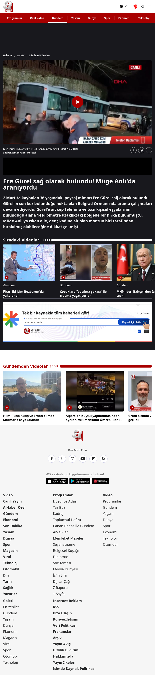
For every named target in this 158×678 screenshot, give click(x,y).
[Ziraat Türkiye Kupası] (136, 6)
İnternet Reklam (67, 600)
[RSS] (104, 458)
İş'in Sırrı (60, 574)
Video (8, 494)
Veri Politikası (64, 624)
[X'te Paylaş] (133, 150)
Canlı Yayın (12, 500)
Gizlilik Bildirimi (66, 649)
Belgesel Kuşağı (66, 549)
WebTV (20, 55)
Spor (107, 18)
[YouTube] (83, 458)
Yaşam (75, 18)
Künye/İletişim (65, 618)
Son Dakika (12, 525)
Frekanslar (62, 630)
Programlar (14, 18)
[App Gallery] (100, 480)
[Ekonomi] (107, 6)
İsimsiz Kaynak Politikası (74, 667)
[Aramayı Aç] (142, 6)
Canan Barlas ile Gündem (73, 525)
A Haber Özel (14, 506)
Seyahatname (64, 543)
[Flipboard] (93, 458)
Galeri (8, 600)
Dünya (92, 18)
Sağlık (8, 586)
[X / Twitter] (62, 458)
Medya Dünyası (65, 568)
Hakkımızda (63, 655)
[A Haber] (8, 6)
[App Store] (57, 480)
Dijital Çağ (61, 580)
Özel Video (37, 18)
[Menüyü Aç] (149, 6)
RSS (56, 606)
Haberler (8, 55)
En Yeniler (11, 606)
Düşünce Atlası (65, 500)
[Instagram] (72, 458)
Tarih (7, 580)
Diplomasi (61, 556)
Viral (7, 556)
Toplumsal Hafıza (67, 519)
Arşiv (57, 637)
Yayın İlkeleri (64, 661)
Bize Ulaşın (62, 612)
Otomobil (11, 568)
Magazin (10, 549)
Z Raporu (60, 586)
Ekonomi (124, 18)
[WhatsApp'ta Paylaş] (141, 150)
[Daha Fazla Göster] (149, 150)
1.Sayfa (59, 593)
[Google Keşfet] (77, 322)
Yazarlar (10, 593)
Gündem (57, 18)
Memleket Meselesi (69, 537)
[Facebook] (51, 458)
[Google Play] (79, 480)
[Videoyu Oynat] (77, 102)
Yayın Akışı (62, 643)
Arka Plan (61, 531)
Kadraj (58, 512)
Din (6, 574)
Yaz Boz (59, 506)
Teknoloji (144, 18)
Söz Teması (62, 562)
